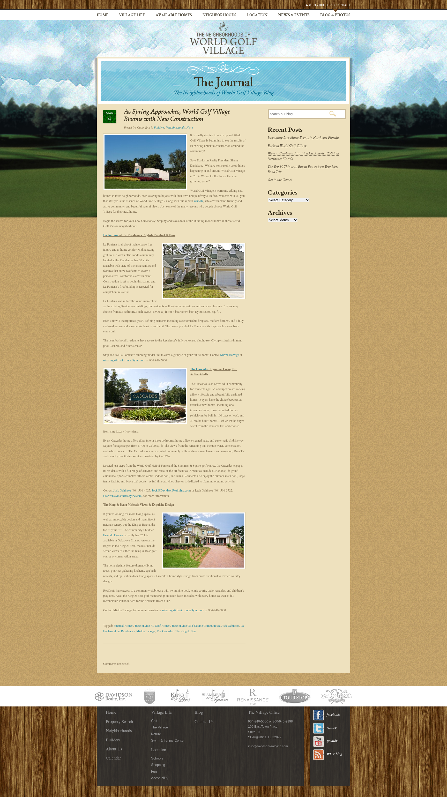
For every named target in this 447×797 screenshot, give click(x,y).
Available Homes (173, 15)
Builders (326, 5)
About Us (114, 749)
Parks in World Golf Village (287, 145)
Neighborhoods (219, 15)
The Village (159, 727)
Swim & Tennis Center (167, 740)
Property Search (119, 721)
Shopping (158, 765)
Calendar (113, 758)
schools (198, 201)
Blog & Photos (335, 15)
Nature (156, 734)
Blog (199, 712)
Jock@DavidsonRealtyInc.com (171, 490)
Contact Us (204, 721)
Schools (157, 758)
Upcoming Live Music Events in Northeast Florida (303, 137)
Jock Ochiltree (122, 490)
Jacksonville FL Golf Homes (152, 625)
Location (257, 15)
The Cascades (199, 369)
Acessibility (159, 778)
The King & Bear (185, 631)
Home (102, 15)
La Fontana (110, 235)
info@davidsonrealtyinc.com (268, 746)
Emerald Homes (113, 535)
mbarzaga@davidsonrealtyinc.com (124, 360)
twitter (332, 727)
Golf (154, 721)
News (190, 127)
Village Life (132, 15)
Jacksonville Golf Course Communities (196, 625)
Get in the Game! (280, 179)
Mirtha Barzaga (229, 355)
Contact (343, 5)
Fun (154, 771)
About (311, 5)
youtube (332, 740)
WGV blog (334, 753)
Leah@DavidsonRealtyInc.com (122, 496)
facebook (333, 714)
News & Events (294, 15)
